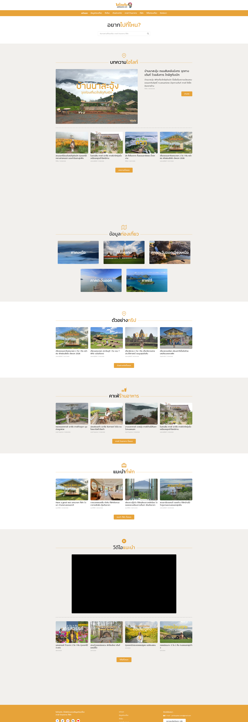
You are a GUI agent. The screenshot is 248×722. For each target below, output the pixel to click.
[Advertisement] (124, 189)
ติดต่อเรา (163, 13)
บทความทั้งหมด (124, 170)
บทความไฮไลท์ (93, 161)
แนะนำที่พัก (58, 508)
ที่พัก (141, 13)
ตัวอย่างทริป (117, 13)
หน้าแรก (84, 13)
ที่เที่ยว (107, 13)
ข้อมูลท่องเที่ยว (96, 13)
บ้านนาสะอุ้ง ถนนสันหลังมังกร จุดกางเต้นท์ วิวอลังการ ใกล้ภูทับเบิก (167, 73)
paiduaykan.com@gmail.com (181, 715)
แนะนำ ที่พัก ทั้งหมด (124, 517)
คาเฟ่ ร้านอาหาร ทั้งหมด (124, 441)
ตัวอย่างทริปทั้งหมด (124, 365)
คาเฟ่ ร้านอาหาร (131, 13)
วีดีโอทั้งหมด (124, 659)
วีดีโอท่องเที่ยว (151, 13)
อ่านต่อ (186, 94)
